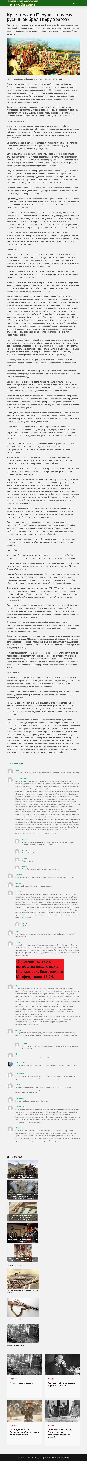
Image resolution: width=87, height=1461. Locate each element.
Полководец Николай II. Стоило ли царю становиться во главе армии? (60, 1433)
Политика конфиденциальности (60, 1458)
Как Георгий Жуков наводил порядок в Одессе (62, 1384)
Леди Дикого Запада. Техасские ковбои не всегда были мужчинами (24, 1432)
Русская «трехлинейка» (16, 1319)
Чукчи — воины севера (16, 1345)
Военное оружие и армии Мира (40, 1458)
